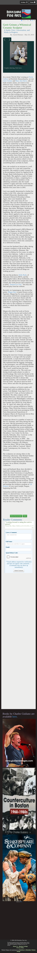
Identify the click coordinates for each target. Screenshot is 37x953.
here (14, 716)
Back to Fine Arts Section (16, 516)
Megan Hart (12, 292)
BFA (21, 901)
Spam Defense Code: (12, 553)
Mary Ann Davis (21, 81)
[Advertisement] (18, 642)
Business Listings (23, 946)
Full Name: (9, 541)
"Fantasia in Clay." (15, 284)
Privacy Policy (20, 947)
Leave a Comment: (11, 532)
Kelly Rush (23, 275)
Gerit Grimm (7, 81)
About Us (15, 946)
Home (32, 2)
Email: (8, 547)
